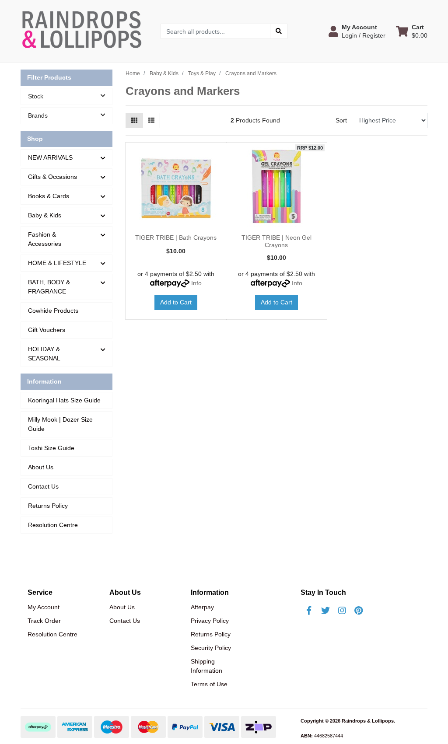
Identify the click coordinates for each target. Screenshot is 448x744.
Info (196, 282)
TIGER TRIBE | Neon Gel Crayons (277, 241)
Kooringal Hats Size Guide (64, 400)
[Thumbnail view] (134, 120)
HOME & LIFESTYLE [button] (57, 262)
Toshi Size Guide (51, 447)
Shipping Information (206, 666)
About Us (40, 467)
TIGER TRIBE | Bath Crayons (176, 237)
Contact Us (43, 486)
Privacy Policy (210, 620)
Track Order (44, 620)
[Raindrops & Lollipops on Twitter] (325, 610)
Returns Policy (48, 505)
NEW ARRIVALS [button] (50, 157)
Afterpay (202, 607)
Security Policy (211, 647)
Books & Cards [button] (48, 195)
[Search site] (278, 31)
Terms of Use (209, 684)
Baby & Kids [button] (44, 215)
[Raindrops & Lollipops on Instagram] (342, 610)
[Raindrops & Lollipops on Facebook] (308, 610)
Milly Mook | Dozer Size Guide (60, 424)
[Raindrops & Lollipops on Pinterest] (358, 610)
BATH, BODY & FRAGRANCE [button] (49, 287)
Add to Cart (176, 302)
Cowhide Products (53, 310)
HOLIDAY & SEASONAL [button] (44, 354)
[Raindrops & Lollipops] (84, 30)
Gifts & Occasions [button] (52, 176)
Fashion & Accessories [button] (44, 239)
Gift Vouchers (46, 329)
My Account (44, 607)
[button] (357, 31)
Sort (341, 120)
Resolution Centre (53, 524)
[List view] (151, 120)
